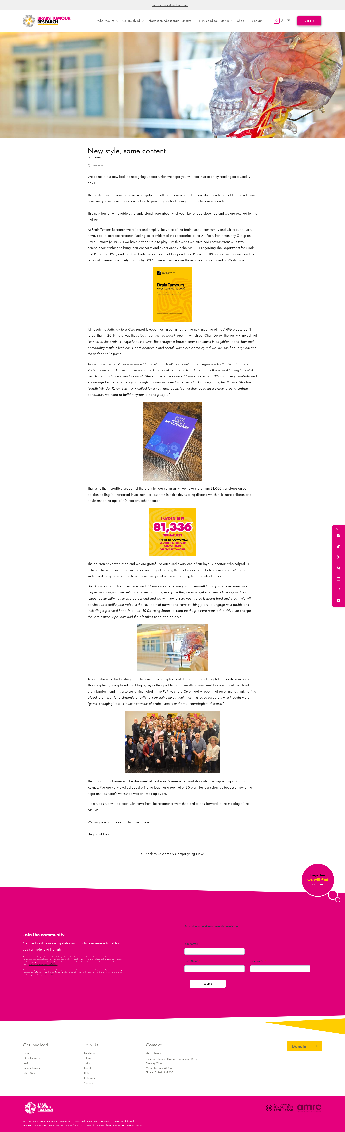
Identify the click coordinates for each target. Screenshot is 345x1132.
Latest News (30, 1072)
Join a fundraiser (32, 1057)
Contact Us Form (52, 975)
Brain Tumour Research (44, 1121)
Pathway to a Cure (121, 329)
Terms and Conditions (85, 1121)
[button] (107, 21)
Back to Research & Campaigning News (175, 854)
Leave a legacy (31, 1067)
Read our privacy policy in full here (43, 964)
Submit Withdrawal (123, 1121)
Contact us (64, 1121)
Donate (27, 1052)
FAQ (25, 1062)
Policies (105, 1121)
